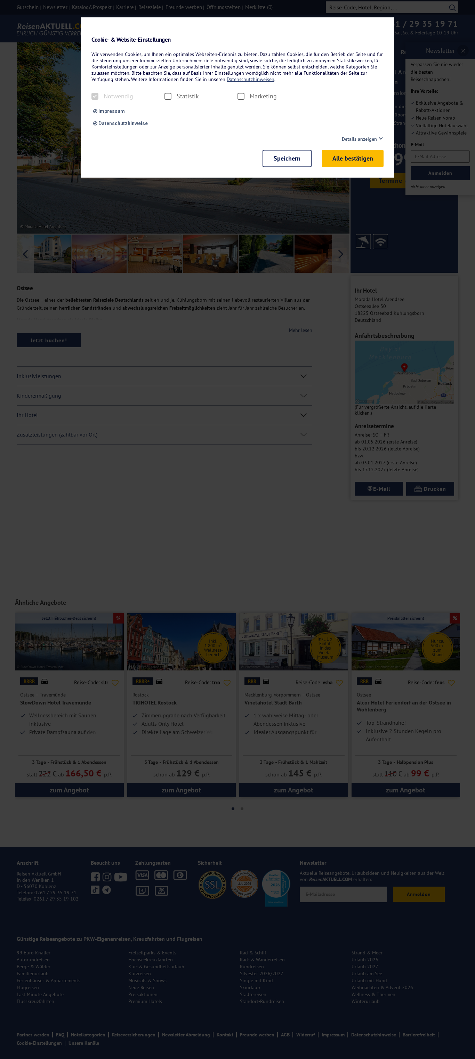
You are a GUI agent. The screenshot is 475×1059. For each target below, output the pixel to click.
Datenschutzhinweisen (250, 79)
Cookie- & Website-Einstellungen (131, 39)
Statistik (188, 96)
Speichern (287, 158)
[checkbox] (94, 96)
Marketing (263, 96)
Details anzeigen (359, 139)
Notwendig (118, 96)
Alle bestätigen (352, 158)
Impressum (111, 111)
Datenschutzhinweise (122, 123)
